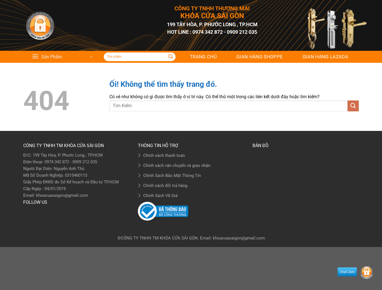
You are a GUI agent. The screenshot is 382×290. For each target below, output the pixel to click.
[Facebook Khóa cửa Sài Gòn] (28, 213)
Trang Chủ (203, 56)
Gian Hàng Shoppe (259, 56)
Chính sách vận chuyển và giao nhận (176, 165)
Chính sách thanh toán (164, 155)
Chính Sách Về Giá (160, 195)
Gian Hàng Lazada (325, 56)
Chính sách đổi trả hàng (165, 185)
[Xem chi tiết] (40, 25)
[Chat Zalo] (367, 272)
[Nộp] (170, 57)
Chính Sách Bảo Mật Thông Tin (172, 175)
